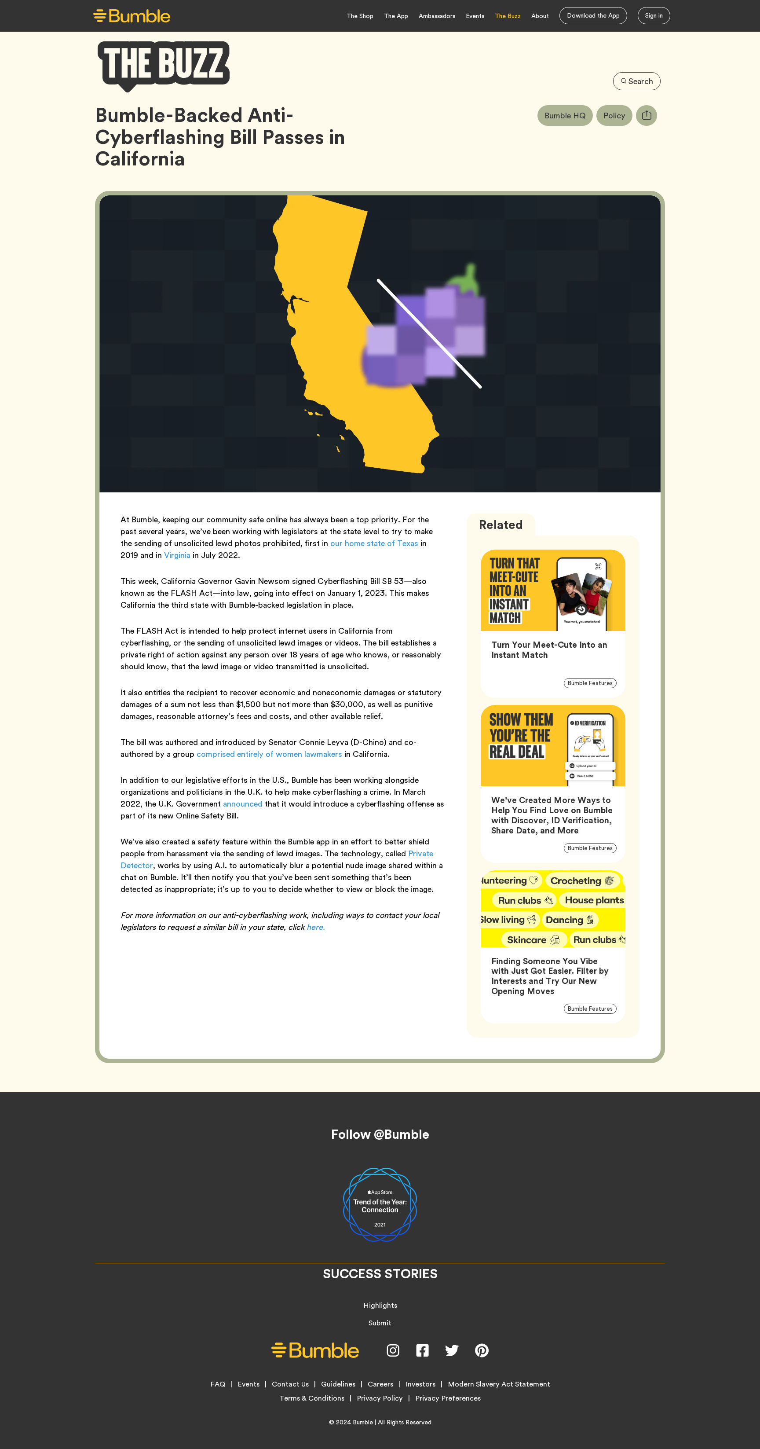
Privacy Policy (380, 1398)
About (540, 15)
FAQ (217, 1384)
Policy (617, 115)
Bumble (363, 1422)
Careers (380, 1384)
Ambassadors (437, 15)
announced (243, 804)
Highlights (380, 1305)
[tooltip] (646, 115)
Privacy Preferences (448, 1398)
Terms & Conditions (311, 1398)
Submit (380, 1323)
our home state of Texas (374, 543)
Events (475, 15)
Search (640, 81)
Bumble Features (592, 683)
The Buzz (508, 15)
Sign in (654, 15)
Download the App (593, 15)
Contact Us (290, 1384)
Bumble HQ (568, 115)
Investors (420, 1384)
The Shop (360, 15)
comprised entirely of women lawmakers (269, 754)
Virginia (177, 555)
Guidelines (338, 1384)
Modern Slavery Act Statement (499, 1384)
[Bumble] (132, 16)
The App (396, 15)
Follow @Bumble (380, 1134)
